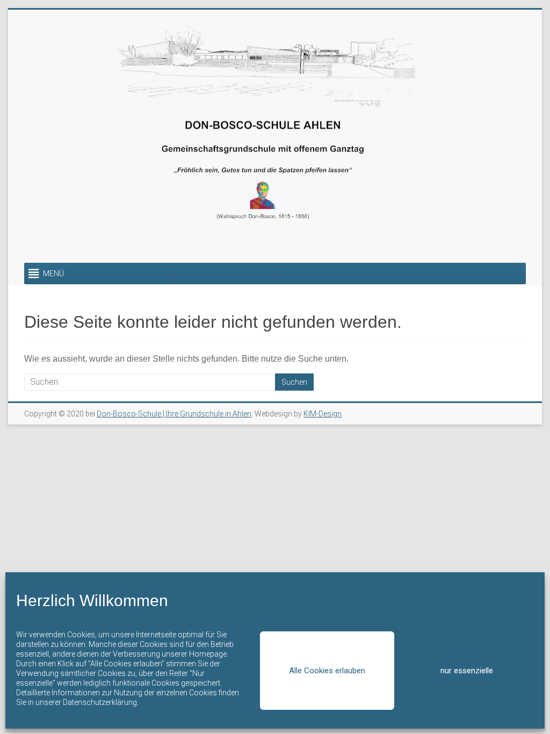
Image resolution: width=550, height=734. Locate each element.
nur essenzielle (466, 670)
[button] (53, 273)
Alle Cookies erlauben (327, 670)
